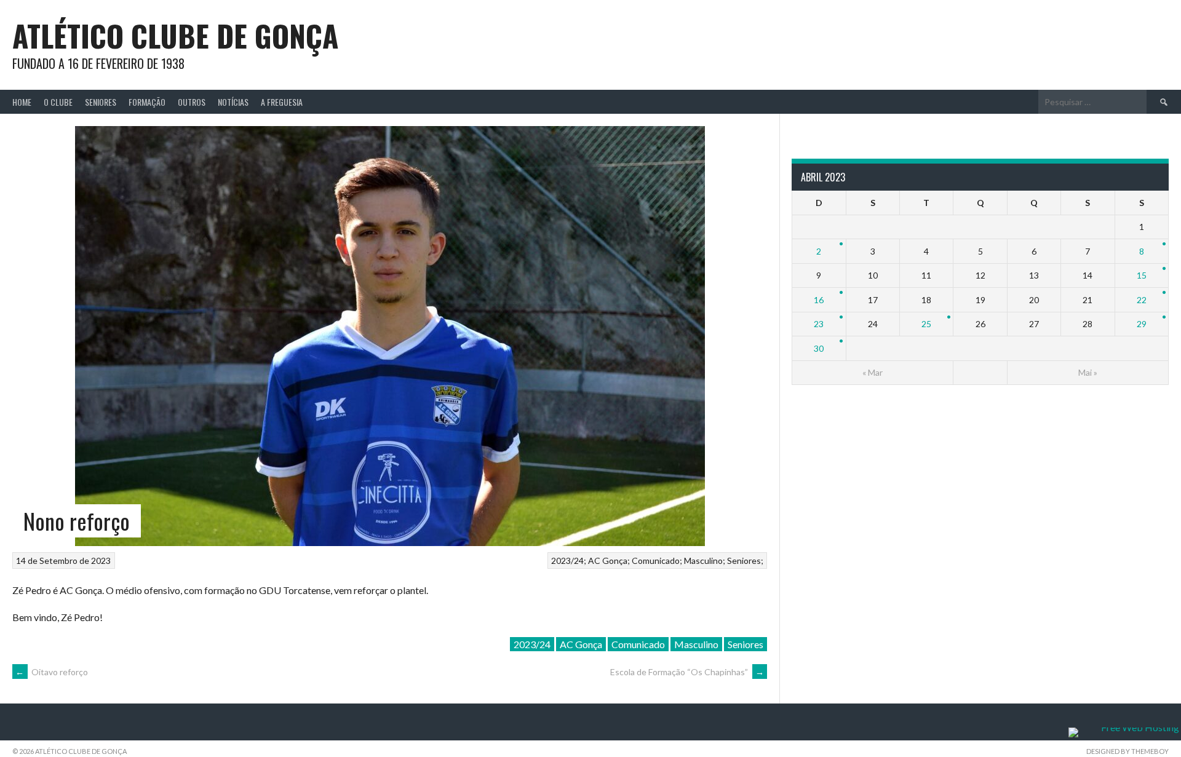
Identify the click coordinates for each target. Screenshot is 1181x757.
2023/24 (567, 560)
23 (819, 324)
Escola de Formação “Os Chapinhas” (687, 672)
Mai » (1087, 372)
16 (819, 300)
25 (926, 324)
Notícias (233, 101)
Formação (147, 101)
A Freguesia (282, 101)
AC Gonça (607, 560)
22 (1142, 300)
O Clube (58, 101)
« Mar (872, 372)
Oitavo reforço (51, 672)
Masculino (703, 560)
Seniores (100, 101)
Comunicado (656, 560)
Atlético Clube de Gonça (175, 35)
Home (21, 101)
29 (1142, 324)
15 (1142, 275)
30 (819, 348)
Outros (191, 101)
